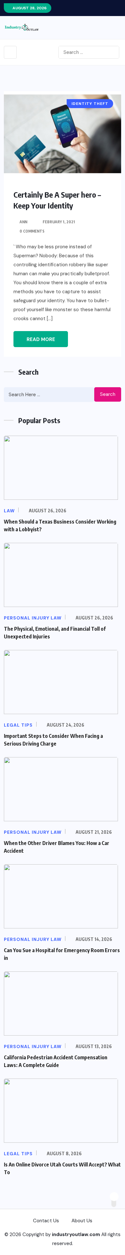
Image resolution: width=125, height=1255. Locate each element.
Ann (23, 221)
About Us (81, 1220)
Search (107, 394)
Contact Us (46, 1220)
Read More (41, 339)
